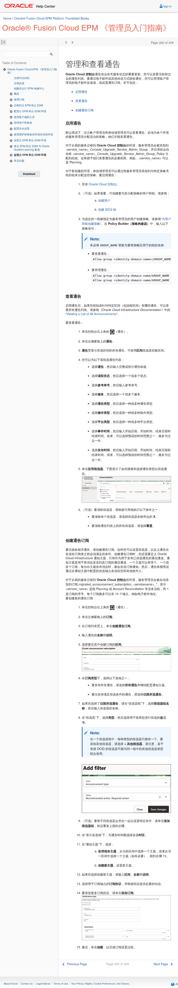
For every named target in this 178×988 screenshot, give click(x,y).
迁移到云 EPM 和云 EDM (28, 105)
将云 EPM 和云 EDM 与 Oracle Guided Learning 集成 (31, 147)
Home (7, 18)
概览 (16, 93)
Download (29, 174)
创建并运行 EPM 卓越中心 (29, 88)
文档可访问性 (22, 78)
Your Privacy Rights (81, 983)
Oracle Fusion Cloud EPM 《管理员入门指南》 (32, 70)
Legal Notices (43, 983)
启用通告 (81, 91)
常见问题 (19, 160)
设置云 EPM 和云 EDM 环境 (30, 140)
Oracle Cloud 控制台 (103, 184)
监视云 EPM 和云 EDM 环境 (30, 155)
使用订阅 (19, 99)
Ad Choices (123, 983)
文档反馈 (19, 83)
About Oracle (11, 983)
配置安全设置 (22, 128)
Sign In (167, 6)
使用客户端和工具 (24, 117)
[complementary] (104, 983)
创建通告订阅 (84, 110)
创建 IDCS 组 (107, 209)
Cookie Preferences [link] (104, 983)
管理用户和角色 (23, 122)
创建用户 (104, 200)
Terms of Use (61, 983)
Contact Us (27, 983)
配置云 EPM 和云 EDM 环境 (30, 111)
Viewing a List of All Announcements (91, 314)
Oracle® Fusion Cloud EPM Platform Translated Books (51, 18)
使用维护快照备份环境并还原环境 (33, 134)
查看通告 (81, 101)
